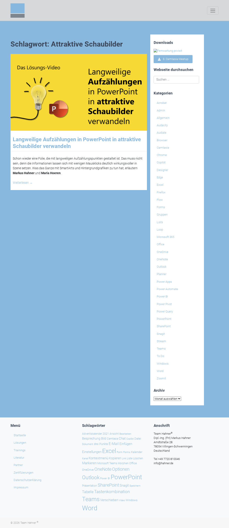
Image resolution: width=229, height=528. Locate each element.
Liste (129, 458)
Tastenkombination (112, 491)
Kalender (136, 452)
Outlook (161, 266)
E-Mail (114, 444)
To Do (160, 356)
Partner (18, 465)
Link (124, 458)
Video (122, 500)
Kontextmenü (98, 458)
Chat (122, 438)
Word (160, 371)
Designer (162, 170)
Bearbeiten (125, 433)
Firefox (161, 192)
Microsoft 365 (165, 237)
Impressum (21, 487)
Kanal (85, 458)
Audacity (162, 125)
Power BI (162, 296)
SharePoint (164, 326)
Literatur (19, 457)
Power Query (165, 311)
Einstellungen (92, 452)
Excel (160, 184)
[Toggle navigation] (212, 10)
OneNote (162, 259)
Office (160, 244)
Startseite (20, 435)
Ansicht (114, 433)
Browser (162, 140)
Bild (103, 438)
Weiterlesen (23, 183)
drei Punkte (101, 444)
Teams (161, 348)
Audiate (161, 132)
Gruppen (162, 214)
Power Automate (167, 289)
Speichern (134, 485)
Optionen (120, 469)
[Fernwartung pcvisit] (168, 50)
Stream (161, 341)
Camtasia (163, 147)
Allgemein (163, 118)
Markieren (89, 463)
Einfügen (125, 444)
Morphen (123, 463)
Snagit (161, 334)
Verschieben (109, 500)
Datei (137, 438)
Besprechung (91, 438)
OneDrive (162, 252)
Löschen (138, 458)
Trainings (19, 450)
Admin (161, 110)
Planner (161, 274)
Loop (160, 229)
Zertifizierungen (23, 472)
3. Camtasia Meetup (174, 59)
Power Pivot (164, 304)
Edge (160, 177)
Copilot (161, 162)
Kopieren (115, 458)
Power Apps (164, 281)
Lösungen (20, 442)
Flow (160, 199)
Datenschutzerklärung (27, 480)
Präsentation (89, 485)
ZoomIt (161, 378)
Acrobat (162, 103)
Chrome (162, 155)
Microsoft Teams (107, 463)
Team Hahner (29, 522)
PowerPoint (164, 319)
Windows (163, 363)
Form (120, 452)
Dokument (87, 444)
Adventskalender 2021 (95, 433)
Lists (160, 222)
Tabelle (87, 492)
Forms (161, 207)
